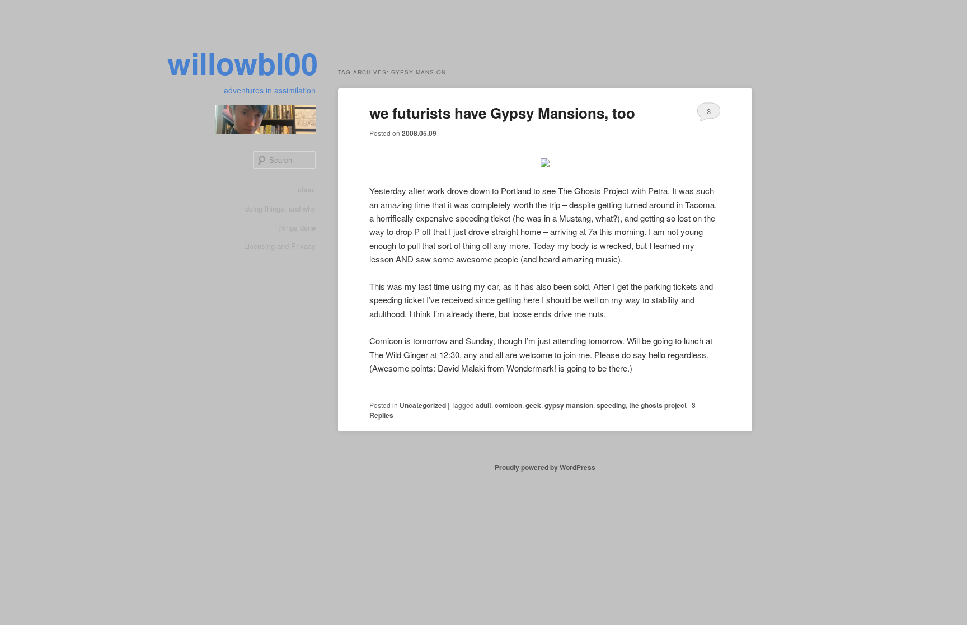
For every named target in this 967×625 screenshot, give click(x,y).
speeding (611, 405)
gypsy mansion (568, 405)
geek (533, 405)
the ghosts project (658, 405)
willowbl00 (242, 62)
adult (483, 405)
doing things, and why (280, 208)
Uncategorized (423, 405)
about (307, 189)
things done (297, 227)
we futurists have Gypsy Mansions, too (502, 112)
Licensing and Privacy (280, 246)
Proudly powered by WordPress (545, 467)
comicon (508, 405)
